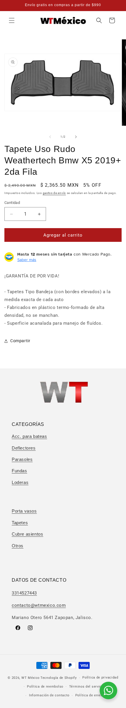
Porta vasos (24, 510)
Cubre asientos (27, 534)
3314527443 (24, 593)
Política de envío (89, 695)
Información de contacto (49, 695)
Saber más (26, 260)
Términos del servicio (87, 686)
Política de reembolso (45, 686)
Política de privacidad (100, 677)
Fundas (19, 470)
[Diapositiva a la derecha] (75, 136)
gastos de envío (54, 193)
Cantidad (12, 202)
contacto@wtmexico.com (39, 605)
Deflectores (24, 447)
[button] (11, 20)
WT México (30, 678)
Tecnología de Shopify (58, 678)
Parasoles (22, 459)
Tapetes (20, 522)
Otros (17, 545)
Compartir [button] (20, 340)
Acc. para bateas (29, 436)
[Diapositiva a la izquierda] (50, 136)
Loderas (20, 482)
